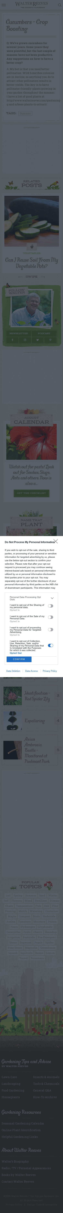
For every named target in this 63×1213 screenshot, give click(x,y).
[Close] (57, 542)
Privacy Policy (50, 671)
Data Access (31, 671)
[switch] (50, 606)
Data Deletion (13, 671)
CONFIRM (19, 659)
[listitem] (31, 598)
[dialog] (31, 606)
